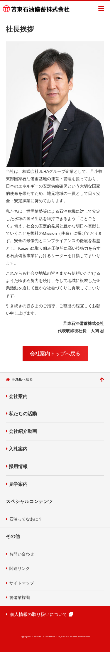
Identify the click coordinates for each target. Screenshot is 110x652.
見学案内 (18, 484)
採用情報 (18, 466)
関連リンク (19, 568)
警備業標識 (19, 597)
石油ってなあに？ (25, 519)
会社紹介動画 (23, 431)
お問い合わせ (21, 554)
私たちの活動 (23, 413)
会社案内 (18, 396)
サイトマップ (21, 583)
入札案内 (18, 448)
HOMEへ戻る (22, 379)
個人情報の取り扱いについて (38, 614)
